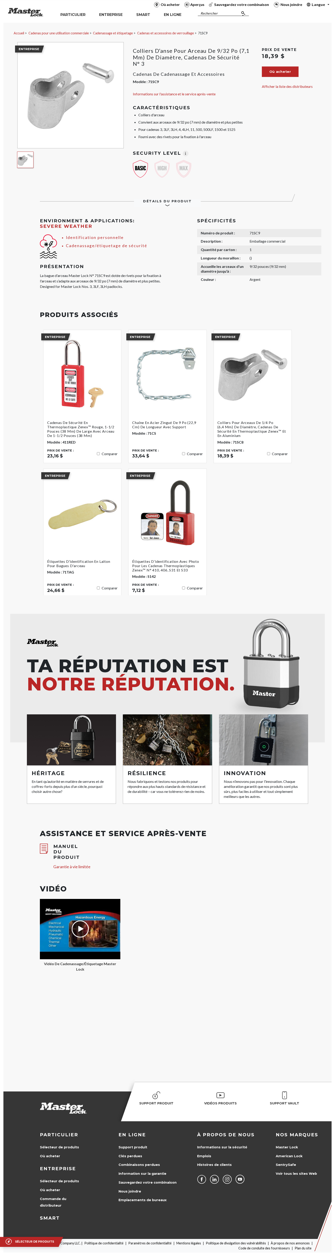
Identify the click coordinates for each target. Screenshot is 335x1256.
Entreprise (58, 1168)
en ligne (132, 1134)
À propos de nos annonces (290, 1243)
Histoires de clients (214, 1165)
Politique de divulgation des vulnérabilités (236, 1243)
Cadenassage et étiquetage (113, 33)
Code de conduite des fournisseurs (264, 1248)
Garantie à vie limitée (71, 866)
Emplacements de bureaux (143, 1200)
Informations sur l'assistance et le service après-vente (174, 94)
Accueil (19, 33)
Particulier (59, 1134)
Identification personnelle (95, 237)
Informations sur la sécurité (222, 1147)
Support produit (133, 1147)
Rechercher (209, 13)
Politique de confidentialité (104, 1243)
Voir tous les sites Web (296, 1174)
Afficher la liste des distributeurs (287, 86)
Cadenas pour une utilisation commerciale (58, 33)
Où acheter (50, 1156)
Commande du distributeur (53, 1202)
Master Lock (287, 1147)
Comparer (110, 454)
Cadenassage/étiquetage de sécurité (106, 245)
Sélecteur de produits (59, 1147)
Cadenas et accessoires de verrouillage (165, 33)
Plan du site (303, 1248)
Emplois (204, 1156)
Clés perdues (130, 1156)
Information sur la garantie (142, 1174)
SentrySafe (286, 1165)
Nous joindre (130, 1191)
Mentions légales (188, 1243)
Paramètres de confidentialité (150, 1243)
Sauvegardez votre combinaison (148, 1182)
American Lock (289, 1156)
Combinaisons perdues (139, 1165)
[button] (280, 71)
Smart (50, 1218)
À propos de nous (226, 1134)
